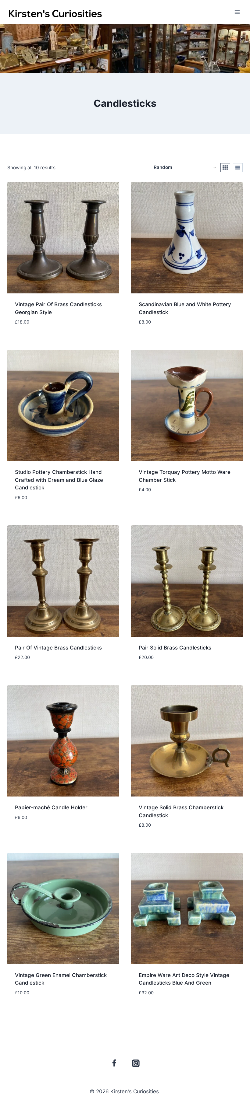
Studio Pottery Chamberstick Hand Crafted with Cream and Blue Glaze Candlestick (59, 480)
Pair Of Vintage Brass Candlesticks (58, 648)
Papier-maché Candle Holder (51, 807)
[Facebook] (114, 1063)
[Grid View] (225, 167)
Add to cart (187, 508)
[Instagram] (136, 1063)
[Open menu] (237, 12)
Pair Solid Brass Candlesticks (175, 648)
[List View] (238, 167)
